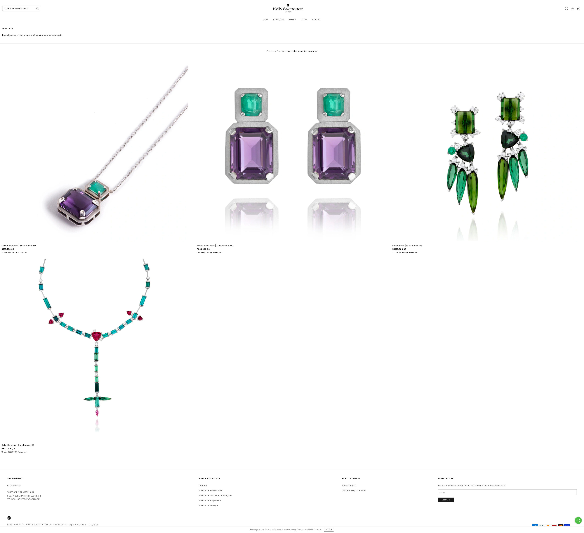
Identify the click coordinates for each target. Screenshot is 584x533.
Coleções (278, 20)
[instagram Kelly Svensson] (9, 518)
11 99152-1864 (27, 492)
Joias (265, 20)
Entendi (328, 529)
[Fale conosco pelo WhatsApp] (578, 520)
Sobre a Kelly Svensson (354, 490)
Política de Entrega (208, 505)
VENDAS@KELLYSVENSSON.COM (23, 499)
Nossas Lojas (349, 485)
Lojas (304, 20)
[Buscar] (37, 8)
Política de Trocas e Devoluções (215, 495)
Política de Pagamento (210, 500)
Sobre (292, 20)
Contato (317, 20)
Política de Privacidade (210, 490)
